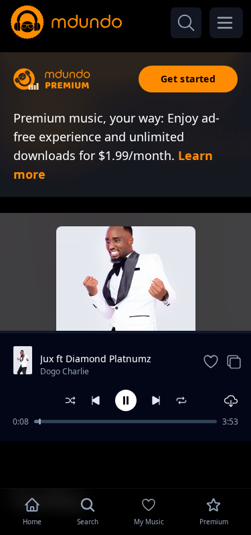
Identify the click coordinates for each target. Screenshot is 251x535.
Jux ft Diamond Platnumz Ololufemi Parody (95, 359)
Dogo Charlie (64, 371)
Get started (188, 78)
